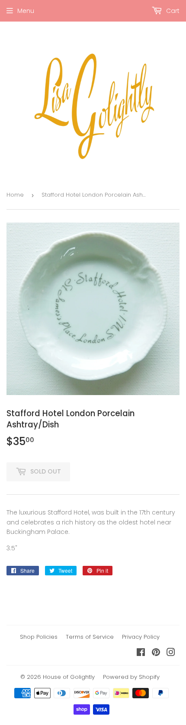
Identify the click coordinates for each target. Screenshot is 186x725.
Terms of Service (90, 637)
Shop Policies (39, 637)
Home (15, 195)
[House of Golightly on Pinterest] (155, 653)
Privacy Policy (141, 637)
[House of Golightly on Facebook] (140, 653)
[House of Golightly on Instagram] (171, 653)
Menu (25, 10)
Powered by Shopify (131, 677)
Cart (172, 10)
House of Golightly (69, 677)
